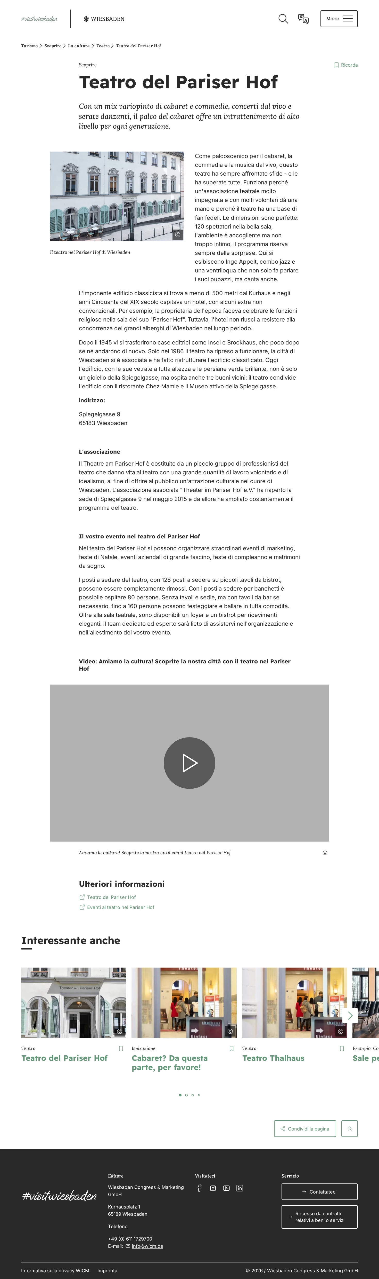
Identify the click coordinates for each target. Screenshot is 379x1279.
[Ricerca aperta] (283, 18)
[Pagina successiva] (350, 1015)
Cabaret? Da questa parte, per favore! (170, 1062)
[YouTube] (226, 1188)
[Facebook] (199, 1188)
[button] (189, 763)
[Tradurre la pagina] (303, 18)
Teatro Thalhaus (273, 1058)
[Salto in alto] (349, 1128)
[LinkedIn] (239, 1188)
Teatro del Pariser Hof (64, 1058)
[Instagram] (213, 1188)
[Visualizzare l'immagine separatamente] (163, 233)
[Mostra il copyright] (176, 233)
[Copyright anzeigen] (118, 1030)
